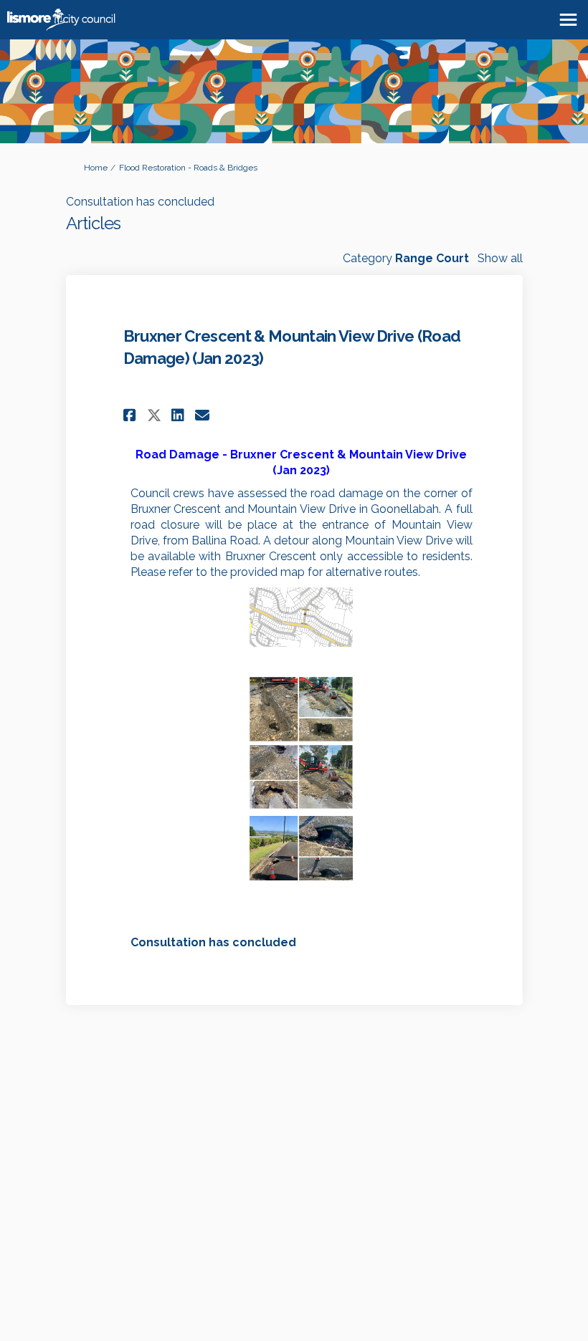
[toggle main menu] (568, 19)
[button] (131, 415)
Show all (500, 258)
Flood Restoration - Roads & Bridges (188, 168)
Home (96, 168)
